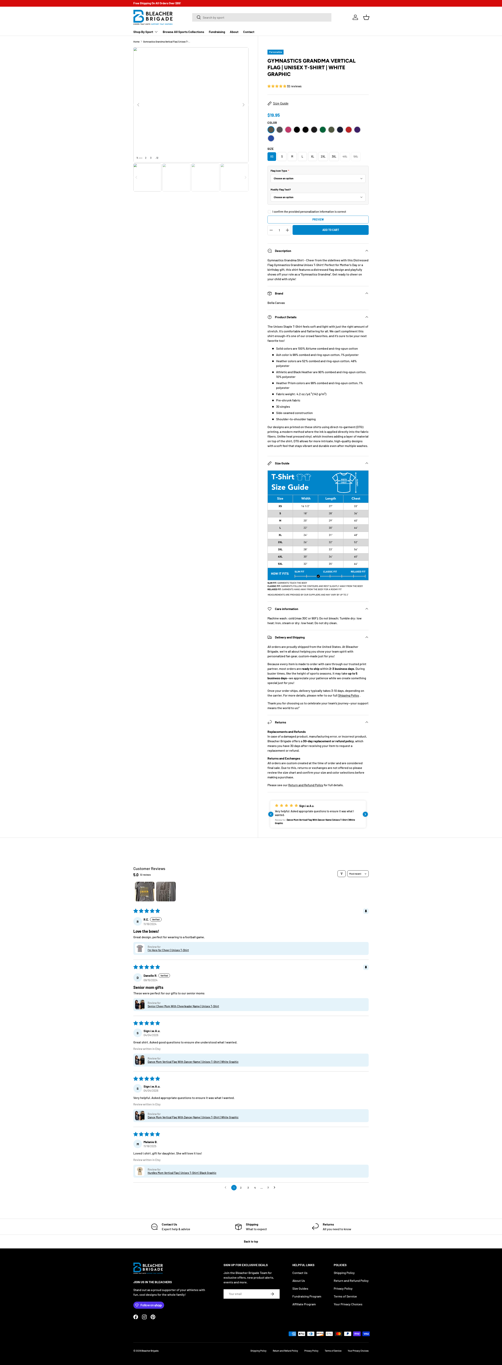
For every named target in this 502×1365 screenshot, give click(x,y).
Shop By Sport (143, 32)
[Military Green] (331, 129)
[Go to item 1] (145, 891)
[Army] (271, 129)
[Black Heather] (305, 129)
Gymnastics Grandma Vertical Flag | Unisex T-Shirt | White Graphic (166, 41)
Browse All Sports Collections (183, 32)
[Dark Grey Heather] (314, 129)
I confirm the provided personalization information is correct (309, 211)
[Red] (348, 129)
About (234, 32)
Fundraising (217, 32)
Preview (318, 219)
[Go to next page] (275, 1187)
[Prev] (138, 105)
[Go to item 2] (166, 891)
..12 (156, 157)
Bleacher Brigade (149, 1350)
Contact (248, 32)
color (272, 122)
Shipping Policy (348, 695)
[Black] (296, 129)
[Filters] (341, 873)
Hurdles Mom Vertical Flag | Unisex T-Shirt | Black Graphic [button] (182, 1172)
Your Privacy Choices (348, 1304)
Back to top (251, 1241)
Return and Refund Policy (305, 785)
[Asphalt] (279, 129)
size (270, 148)
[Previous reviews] (270, 814)
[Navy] (340, 129)
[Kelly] (322, 129)
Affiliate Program (304, 1304)
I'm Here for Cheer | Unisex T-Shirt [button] (168, 950)
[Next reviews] (365, 814)
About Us (298, 1280)
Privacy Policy (343, 1288)
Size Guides (300, 1288)
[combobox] (261, 17)
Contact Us (299, 1273)
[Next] (243, 105)
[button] (366, 17)
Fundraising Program (306, 1296)
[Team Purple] (357, 129)
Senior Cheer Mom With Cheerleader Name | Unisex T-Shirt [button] (183, 1006)
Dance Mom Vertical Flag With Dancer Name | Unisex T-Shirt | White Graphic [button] (193, 1061)
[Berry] (288, 129)
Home (136, 41)
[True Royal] (271, 138)
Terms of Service (345, 1296)
